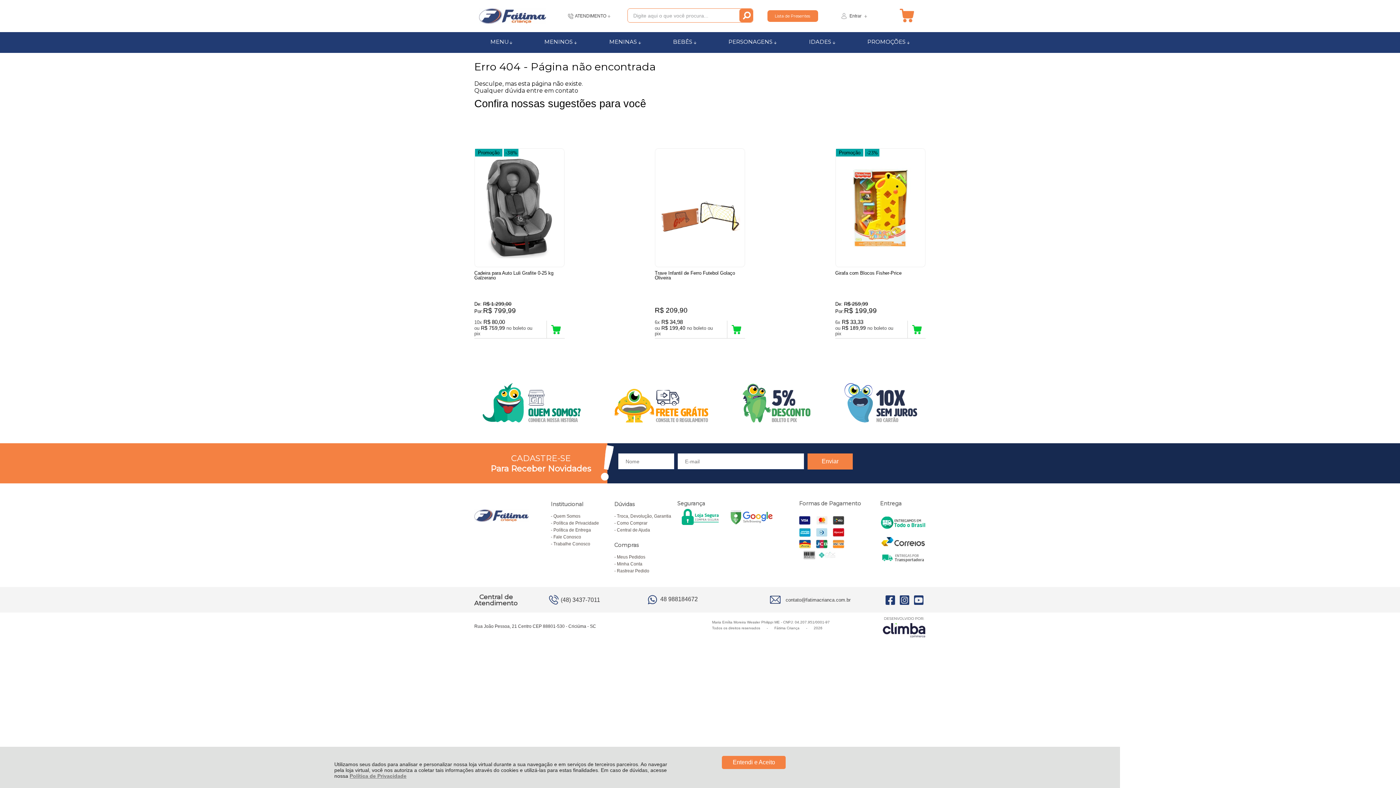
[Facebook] (890, 599)
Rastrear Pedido (633, 570)
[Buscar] (746, 15)
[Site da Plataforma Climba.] (904, 627)
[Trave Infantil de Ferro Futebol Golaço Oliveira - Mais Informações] (700, 208)
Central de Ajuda (633, 530)
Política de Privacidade (378, 776)
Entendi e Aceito (754, 762)
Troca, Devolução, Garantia (644, 516)
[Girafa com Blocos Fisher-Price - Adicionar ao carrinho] (917, 329)
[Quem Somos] (700, 402)
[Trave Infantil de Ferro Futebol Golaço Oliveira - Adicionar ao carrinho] (736, 329)
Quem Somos (566, 516)
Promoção (488, 152)
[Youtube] (918, 599)
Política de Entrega (572, 530)
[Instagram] (904, 599)
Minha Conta (629, 564)
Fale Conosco (567, 537)
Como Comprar (632, 523)
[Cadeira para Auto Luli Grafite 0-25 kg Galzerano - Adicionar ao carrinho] (556, 329)
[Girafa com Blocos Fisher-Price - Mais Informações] (880, 208)
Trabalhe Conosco (571, 543)
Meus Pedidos (631, 557)
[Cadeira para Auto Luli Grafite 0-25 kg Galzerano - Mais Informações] (519, 208)
